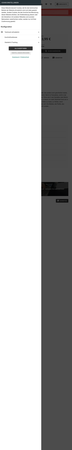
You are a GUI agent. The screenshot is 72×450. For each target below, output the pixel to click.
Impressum (16, 57)
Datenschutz (25, 57)
